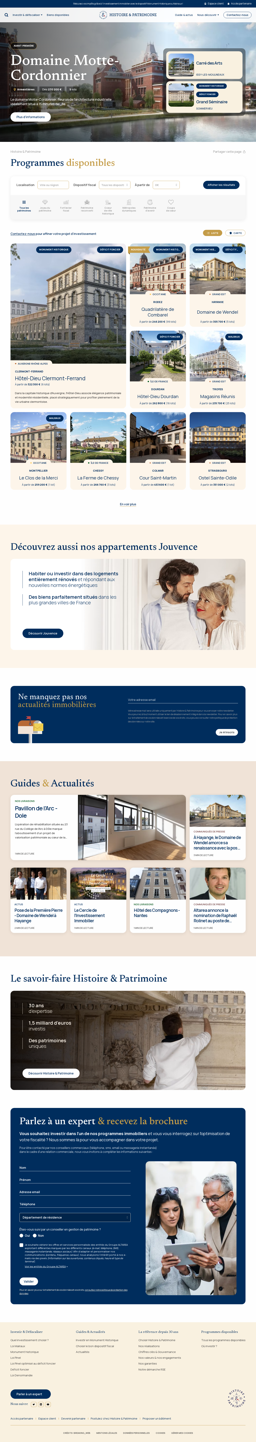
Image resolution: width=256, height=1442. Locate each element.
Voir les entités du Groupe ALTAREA (45, 1266)
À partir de (142, 185)
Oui (27, 1236)
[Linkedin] (41, 1404)
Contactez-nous (22, 234)
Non (41, 1236)
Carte (238, 233)
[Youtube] (48, 1404)
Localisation (25, 185)
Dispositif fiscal (84, 185)
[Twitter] (34, 1404)
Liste (214, 233)
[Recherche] (6, 15)
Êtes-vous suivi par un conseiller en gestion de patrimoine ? (60, 1229)
